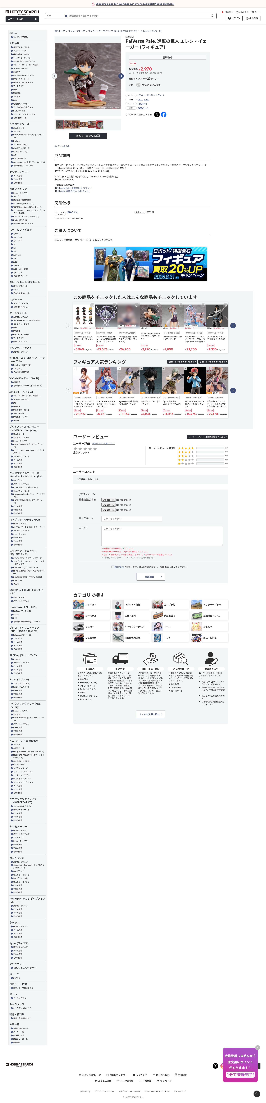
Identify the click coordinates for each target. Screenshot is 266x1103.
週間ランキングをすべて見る (181, 361)
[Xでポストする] (157, 114)
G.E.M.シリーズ (19, 764)
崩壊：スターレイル (21, 79)
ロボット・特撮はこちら (23, 988)
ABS (146, 99)
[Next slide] (121, 76)
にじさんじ (17, 368)
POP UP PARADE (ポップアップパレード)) (28, 445)
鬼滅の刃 (17, 71)
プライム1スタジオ (21, 303)
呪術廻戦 (17, 93)
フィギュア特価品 (20, 37)
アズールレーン (19, 50)
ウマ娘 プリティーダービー (24, 61)
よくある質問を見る (149, 714)
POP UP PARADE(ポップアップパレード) (28, 136)
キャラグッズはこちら (22, 1008)
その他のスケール (20, 276)
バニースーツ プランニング (24, 114)
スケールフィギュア (21, 456)
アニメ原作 (17, 179)
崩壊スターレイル (20, 341)
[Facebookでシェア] (163, 114)
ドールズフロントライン (23, 107)
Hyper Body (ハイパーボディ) (25, 487)
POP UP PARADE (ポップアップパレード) (28, 501)
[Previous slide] (54, 76)
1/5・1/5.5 (17, 240)
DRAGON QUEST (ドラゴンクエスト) (28, 577)
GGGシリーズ (18, 748)
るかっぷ (17, 131)
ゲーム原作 (17, 175)
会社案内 (84, 1091)
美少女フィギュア (20, 316)
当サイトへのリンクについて (157, 1091)
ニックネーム (86, 518)
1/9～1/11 (17, 254)
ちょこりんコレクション (23, 771)
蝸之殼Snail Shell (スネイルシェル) (27, 207)
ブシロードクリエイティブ (151, 95)
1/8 (14, 251)
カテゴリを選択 (15, 19)
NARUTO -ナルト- (20, 110)
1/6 (14, 244)
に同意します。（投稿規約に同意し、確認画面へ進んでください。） (152, 567)
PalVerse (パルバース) (22, 635)
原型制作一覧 (18, 1035)
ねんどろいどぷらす (21, 881)
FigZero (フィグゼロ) (22, 611)
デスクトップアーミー (22, 778)
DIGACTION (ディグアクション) (26, 216)
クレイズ (17, 289)
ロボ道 (16, 614)
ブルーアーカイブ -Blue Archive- (26, 64)
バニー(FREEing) (20, 144)
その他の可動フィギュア (23, 223)
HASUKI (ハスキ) (20, 220)
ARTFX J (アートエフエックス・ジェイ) (29, 527)
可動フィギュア (19, 597)
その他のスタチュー (21, 306)
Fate (15, 100)
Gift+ (15, 155)
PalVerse (142, 103)
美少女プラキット (20, 286)
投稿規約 (119, 567)
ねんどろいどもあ (20, 878)
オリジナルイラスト (21, 47)
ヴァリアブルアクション (23, 782)
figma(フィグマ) (20, 151)
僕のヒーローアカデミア (23, 82)
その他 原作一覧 (19, 117)
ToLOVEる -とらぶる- (22, 806)
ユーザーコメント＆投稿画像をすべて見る (207, 436)
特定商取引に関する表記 (129, 1091)
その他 (16, 420)
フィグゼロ (17, 196)
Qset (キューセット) (21, 491)
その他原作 (17, 182)
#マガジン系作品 (62, 146)
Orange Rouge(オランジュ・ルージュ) (29, 162)
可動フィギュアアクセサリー (25, 967)
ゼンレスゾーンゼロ (21, 68)
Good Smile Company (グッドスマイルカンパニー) (28, 866)
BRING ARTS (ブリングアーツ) (25, 567)
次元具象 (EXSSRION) (22, 200)
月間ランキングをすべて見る (212, 361)
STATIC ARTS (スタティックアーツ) (27, 558)
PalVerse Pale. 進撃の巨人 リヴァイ (74, 188)
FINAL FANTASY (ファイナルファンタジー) (29, 572)
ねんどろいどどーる (21, 148)
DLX (15, 618)
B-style (16, 141)
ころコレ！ (17, 638)
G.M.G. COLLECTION (21, 761)
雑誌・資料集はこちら (22, 1018)
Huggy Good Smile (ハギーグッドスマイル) (29, 495)
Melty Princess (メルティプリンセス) (28, 751)
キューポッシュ (19, 534)
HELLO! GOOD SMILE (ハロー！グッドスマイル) (29, 451)
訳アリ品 (17, 977)
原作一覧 (17, 1042)
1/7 (14, 247)
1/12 (15, 261)
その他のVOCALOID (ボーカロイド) (27, 385)
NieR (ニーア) (18, 580)
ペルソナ (17, 96)
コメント (84, 528)
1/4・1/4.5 (17, 237)
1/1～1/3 (16, 233)
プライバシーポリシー (104, 1091)
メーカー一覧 (18, 1031)
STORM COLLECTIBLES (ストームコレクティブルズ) (29, 211)
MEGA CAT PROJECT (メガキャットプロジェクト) (28, 756)
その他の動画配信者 (21, 372)
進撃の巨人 (143, 108)
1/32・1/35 (17, 272)
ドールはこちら (19, 998)
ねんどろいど (18, 128)
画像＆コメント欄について (103, 443)
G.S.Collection (19, 158)
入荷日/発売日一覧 (20, 1028)
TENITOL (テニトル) (21, 683)
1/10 (15, 258)
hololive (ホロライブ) (22, 365)
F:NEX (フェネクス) (21, 686)
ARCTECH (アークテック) (23, 203)
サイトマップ (180, 1091)
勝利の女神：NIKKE (21, 54)
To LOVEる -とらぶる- (22, 57)
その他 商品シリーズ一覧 (23, 165)
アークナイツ (18, 86)
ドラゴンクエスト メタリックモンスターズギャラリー (28, 562)
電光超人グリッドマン (22, 103)
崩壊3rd (16, 331)
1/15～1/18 (17, 265)
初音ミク (17, 382)
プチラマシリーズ (20, 768)
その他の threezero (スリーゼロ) (26, 621)
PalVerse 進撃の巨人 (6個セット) (73, 190)
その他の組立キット (21, 293)
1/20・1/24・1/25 (20, 269)
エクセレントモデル (21, 775)
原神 (15, 89)
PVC (140, 99)
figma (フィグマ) (20, 193)
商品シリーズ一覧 (20, 1038)
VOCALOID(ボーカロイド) (23, 75)
